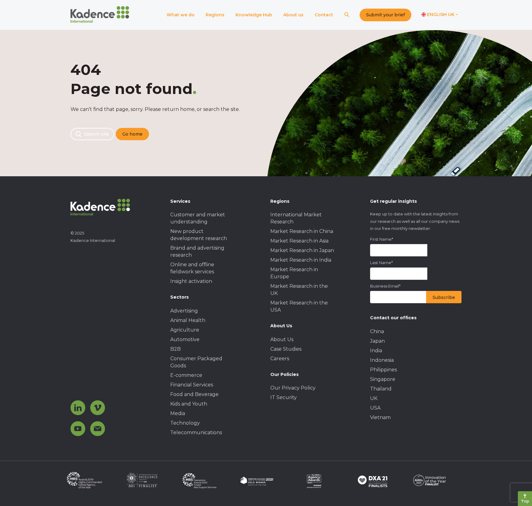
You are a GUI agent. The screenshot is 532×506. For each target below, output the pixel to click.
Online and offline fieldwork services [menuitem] (192, 268)
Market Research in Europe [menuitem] (294, 273)
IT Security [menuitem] (283, 397)
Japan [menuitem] (377, 341)
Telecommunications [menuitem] (196, 432)
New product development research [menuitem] (198, 234)
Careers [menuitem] (279, 358)
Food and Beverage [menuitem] (194, 394)
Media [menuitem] (177, 413)
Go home (132, 134)
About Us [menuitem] (281, 339)
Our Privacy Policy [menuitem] (293, 388)
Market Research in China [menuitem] (301, 231)
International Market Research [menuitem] (296, 218)
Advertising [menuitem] (184, 311)
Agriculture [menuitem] (184, 330)
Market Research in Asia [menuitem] (299, 241)
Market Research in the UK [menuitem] (299, 289)
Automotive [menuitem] (185, 339)
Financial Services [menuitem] (191, 385)
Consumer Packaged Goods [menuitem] (196, 362)
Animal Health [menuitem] (187, 320)
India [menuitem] (376, 350)
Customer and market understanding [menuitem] (197, 218)
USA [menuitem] (375, 408)
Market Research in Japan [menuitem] (302, 250)
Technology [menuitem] (185, 423)
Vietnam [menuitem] (380, 417)
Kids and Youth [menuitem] (188, 404)
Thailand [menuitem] (381, 389)
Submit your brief (385, 15)
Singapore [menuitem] (382, 379)
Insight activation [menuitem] (191, 281)
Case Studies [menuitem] (285, 349)
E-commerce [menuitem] (186, 375)
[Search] (347, 14)
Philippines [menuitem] (383, 370)
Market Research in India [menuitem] (300, 260)
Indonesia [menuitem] (382, 360)
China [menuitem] (377, 331)
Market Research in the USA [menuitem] (299, 306)
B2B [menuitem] (175, 349)
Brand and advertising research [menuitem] (197, 251)
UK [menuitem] (373, 398)
